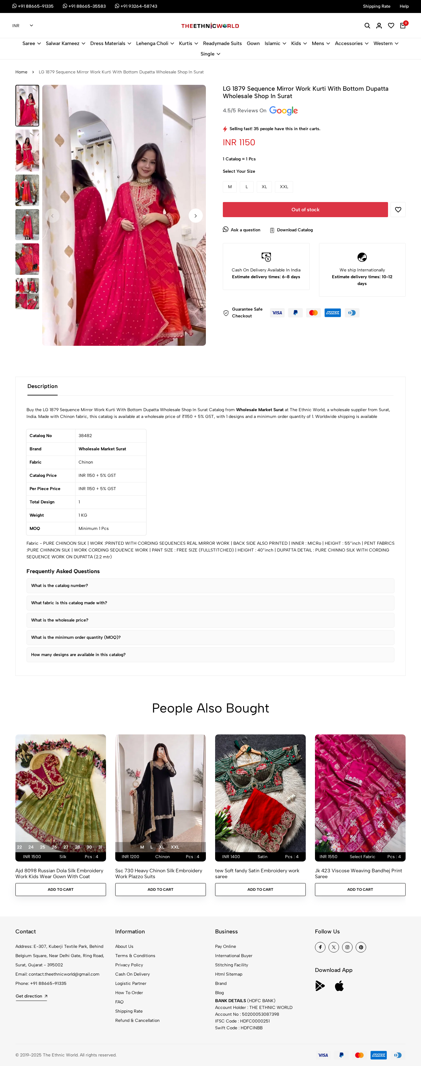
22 (19, 847)
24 (31, 847)
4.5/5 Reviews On (245, 110)
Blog (219, 992)
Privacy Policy (129, 965)
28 (77, 847)
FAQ (119, 1002)
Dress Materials (107, 43)
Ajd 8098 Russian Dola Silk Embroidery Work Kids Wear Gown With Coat (59, 873)
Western (383, 43)
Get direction (29, 996)
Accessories (349, 43)
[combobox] (22, 25)
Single (208, 54)
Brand (221, 983)
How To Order (129, 992)
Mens (318, 43)
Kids (296, 43)
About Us (124, 946)
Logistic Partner (130, 983)
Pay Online (225, 946)
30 (89, 847)
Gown (253, 43)
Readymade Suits (222, 43)
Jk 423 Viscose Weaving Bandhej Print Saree (358, 873)
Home (21, 72)
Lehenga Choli (152, 43)
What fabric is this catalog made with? (69, 602)
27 (65, 847)
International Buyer (233, 955)
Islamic (272, 43)
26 (54, 847)
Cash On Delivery (132, 974)
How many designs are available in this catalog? (78, 654)
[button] (196, 216)
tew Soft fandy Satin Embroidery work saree (257, 873)
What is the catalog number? (59, 585)
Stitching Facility (231, 965)
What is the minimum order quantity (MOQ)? (76, 637)
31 (100, 847)
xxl (175, 847)
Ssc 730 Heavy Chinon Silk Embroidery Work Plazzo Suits (158, 873)
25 (42, 847)
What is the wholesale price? (59, 620)
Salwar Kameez (63, 43)
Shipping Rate (129, 1011)
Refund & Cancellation (137, 1020)
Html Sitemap (228, 974)
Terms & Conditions (135, 955)
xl (161, 847)
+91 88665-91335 (48, 983)
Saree (28, 43)
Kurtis (185, 43)
